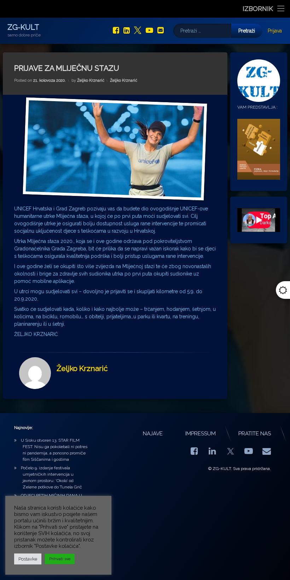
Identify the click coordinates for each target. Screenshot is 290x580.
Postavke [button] (27, 559)
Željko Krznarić (90, 80)
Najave (153, 433)
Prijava (275, 31)
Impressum (200, 433)
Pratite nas (254, 433)
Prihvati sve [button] (59, 559)
